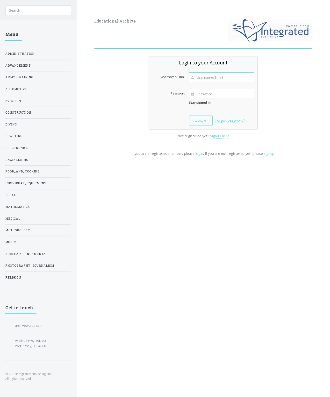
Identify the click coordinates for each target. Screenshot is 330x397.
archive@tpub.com (28, 325)
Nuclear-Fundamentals (27, 254)
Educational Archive (115, 20)
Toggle (85, 10)
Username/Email (173, 77)
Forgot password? (230, 120)
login (199, 153)
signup (269, 153)
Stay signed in (200, 102)
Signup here (219, 135)
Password (178, 93)
